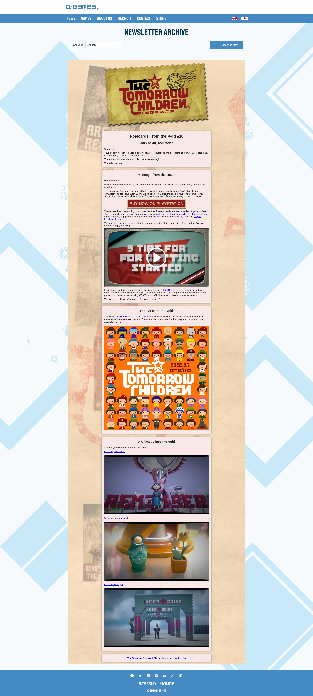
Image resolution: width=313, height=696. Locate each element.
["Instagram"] (148, 676)
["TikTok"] (173, 676)
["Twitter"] (140, 676)
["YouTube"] (164, 676)
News (71, 18)
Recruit (124, 18)
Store (161, 18)
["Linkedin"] (181, 676)
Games (86, 18)
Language (77, 45)
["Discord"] (156, 676)
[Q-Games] (82, 7)
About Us (104, 18)
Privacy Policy (147, 683)
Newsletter (167, 683)
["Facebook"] (132, 676)
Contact (144, 18)
